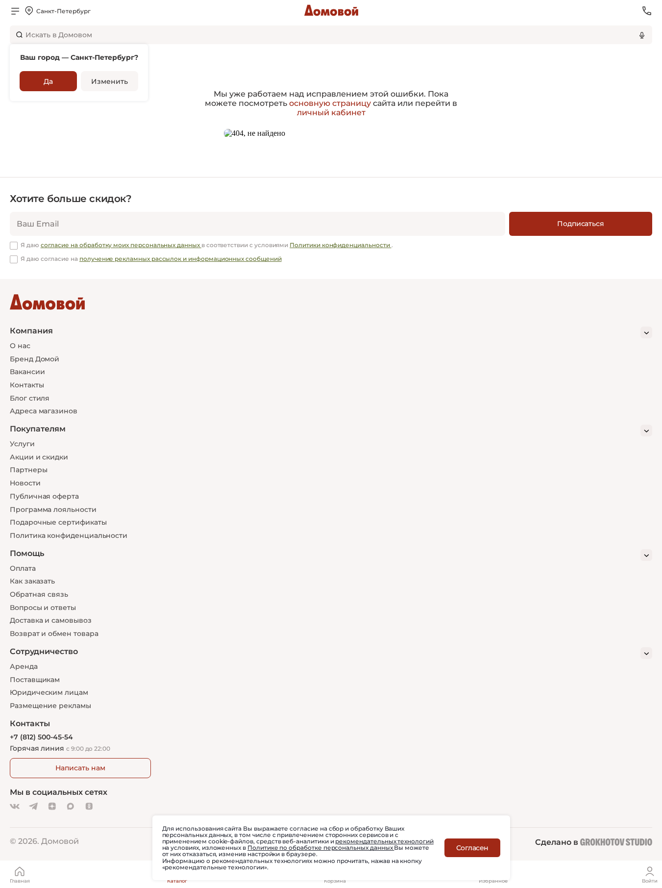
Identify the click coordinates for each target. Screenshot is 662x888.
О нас (20, 345)
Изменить (109, 81)
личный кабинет (331, 112)
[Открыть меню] (15, 11)
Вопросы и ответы (43, 607)
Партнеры (28, 469)
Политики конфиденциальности (340, 245)
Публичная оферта (44, 496)
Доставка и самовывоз (51, 620)
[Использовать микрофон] (641, 35)
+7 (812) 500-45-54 (41, 737)
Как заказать (32, 581)
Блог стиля (29, 398)
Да (48, 81)
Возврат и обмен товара (54, 633)
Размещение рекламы (50, 705)
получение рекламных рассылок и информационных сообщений (180, 258)
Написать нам (80, 767)
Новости (25, 483)
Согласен (472, 847)
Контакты (27, 385)
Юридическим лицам (49, 692)
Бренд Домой (34, 359)
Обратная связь (39, 594)
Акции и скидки (39, 457)
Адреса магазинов (43, 410)
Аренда (24, 666)
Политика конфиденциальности (68, 535)
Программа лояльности (53, 509)
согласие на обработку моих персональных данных (121, 245)
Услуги (22, 443)
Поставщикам (35, 679)
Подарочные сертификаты (58, 522)
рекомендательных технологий (384, 841)
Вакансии (27, 371)
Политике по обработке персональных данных (320, 847)
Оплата (23, 568)
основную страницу (330, 103)
